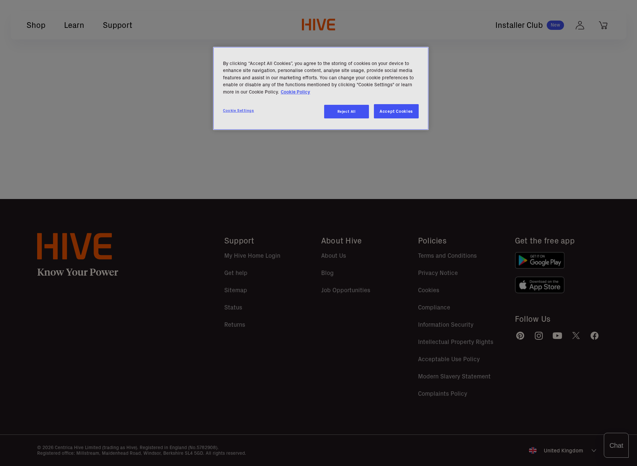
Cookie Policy (295, 92)
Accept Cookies (396, 111)
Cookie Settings (238, 110)
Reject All (346, 111)
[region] (321, 88)
